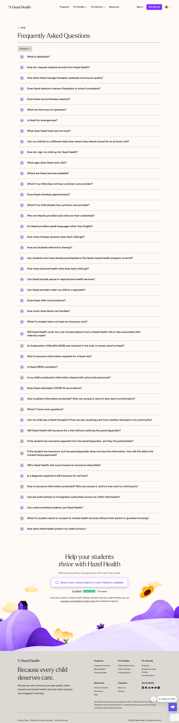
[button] (79, 7)
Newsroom (98, 691)
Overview (145, 666)
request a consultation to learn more (78, 601)
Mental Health (100, 669)
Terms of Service (61, 720)
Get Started (154, 7)
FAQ (95, 695)
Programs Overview (102, 666)
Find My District (124, 673)
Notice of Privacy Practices (42, 720)
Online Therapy (124, 669)
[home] (19, 7)
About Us (122, 688)
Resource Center (101, 688)
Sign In (140, 7)
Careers (121, 691)
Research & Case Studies (149, 670)
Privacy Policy (23, 720)
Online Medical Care (126, 666)
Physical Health (100, 673)
